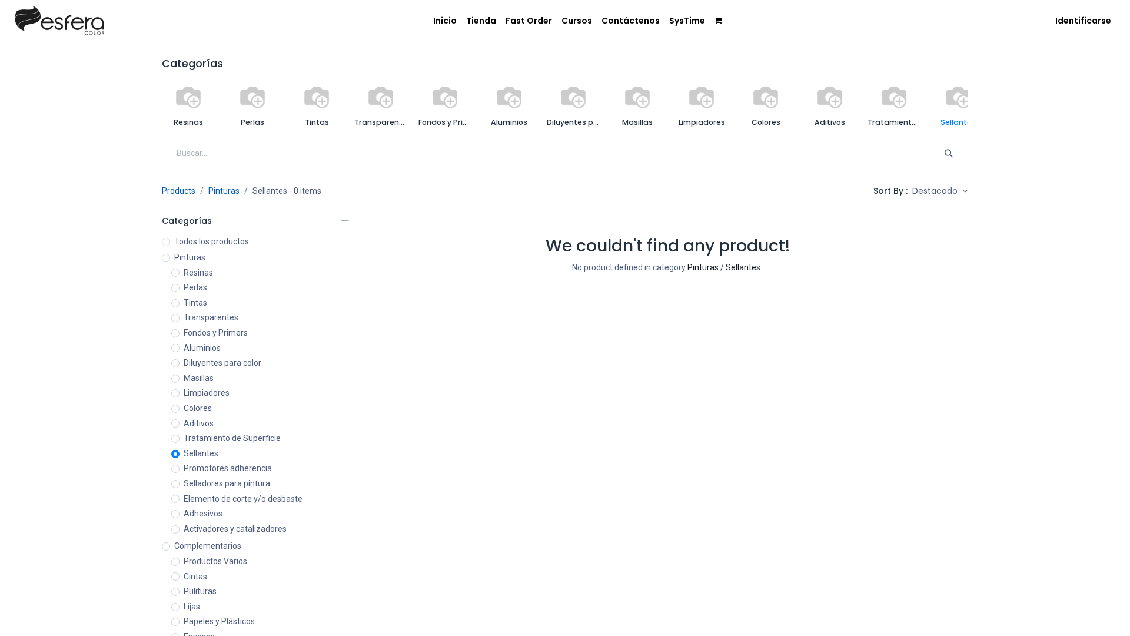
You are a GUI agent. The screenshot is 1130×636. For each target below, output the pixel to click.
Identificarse (1083, 20)
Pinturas (224, 191)
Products (178, 191)
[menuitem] (444, 21)
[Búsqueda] (948, 154)
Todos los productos (211, 241)
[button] (940, 191)
